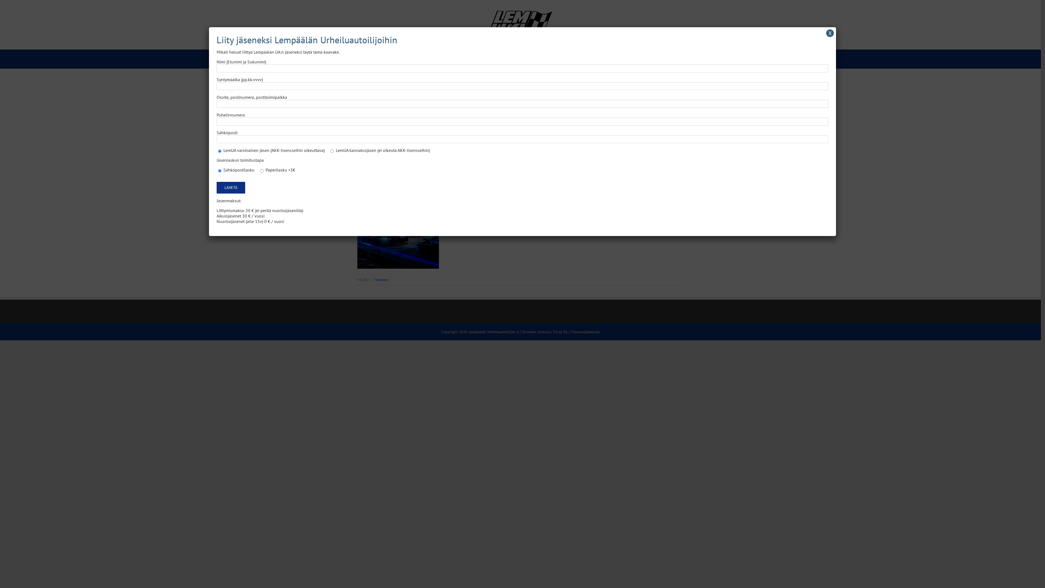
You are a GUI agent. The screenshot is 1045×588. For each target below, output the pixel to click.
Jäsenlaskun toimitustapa (240, 160)
